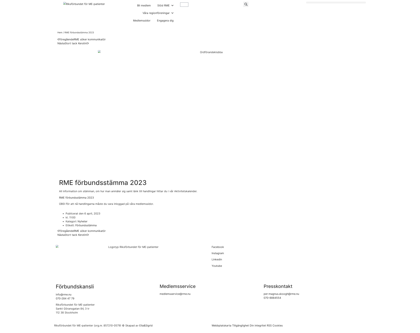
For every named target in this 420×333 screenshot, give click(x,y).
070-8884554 (272, 297)
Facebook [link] (218, 247)
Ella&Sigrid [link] (146, 325)
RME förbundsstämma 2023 (76, 197)
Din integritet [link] (258, 325)
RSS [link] (269, 325)
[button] (246, 4)
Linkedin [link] (217, 259)
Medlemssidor (141, 20)
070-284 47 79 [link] (65, 298)
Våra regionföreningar (156, 13)
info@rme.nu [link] (63, 294)
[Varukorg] (184, 4)
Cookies (278, 325)
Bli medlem (144, 5)
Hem (59, 32)
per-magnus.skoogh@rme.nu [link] (281, 293)
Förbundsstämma (86, 225)
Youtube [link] (217, 265)
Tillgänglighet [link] (240, 325)
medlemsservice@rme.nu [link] (175, 293)
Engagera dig (165, 20)
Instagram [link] (218, 253)
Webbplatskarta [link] (221, 325)
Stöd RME (163, 5)
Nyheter (82, 221)
